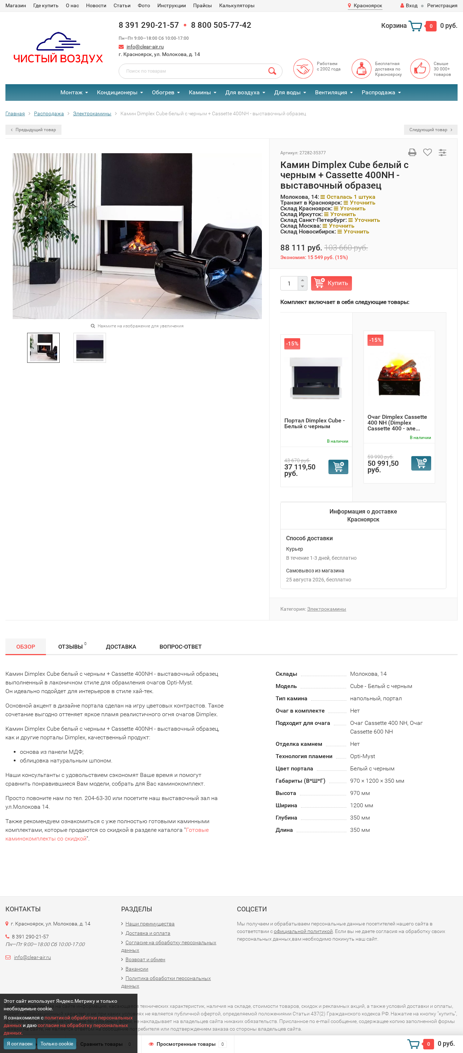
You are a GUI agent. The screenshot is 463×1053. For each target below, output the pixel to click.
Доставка (121, 646)
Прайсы (202, 5)
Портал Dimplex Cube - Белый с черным (314, 423)
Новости (96, 5)
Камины (200, 92)
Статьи (122, 5)
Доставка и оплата (148, 933)
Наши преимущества (150, 924)
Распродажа (378, 92)
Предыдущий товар (35, 129)
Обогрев (163, 92)
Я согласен (20, 1043)
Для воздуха (242, 92)
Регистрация (442, 5)
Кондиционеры (117, 92)
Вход (411, 5)
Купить (338, 283)
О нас (72, 5)
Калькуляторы (237, 5)
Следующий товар (429, 129)
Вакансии (137, 969)
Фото (144, 5)
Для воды (287, 92)
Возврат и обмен (145, 959)
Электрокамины (326, 609)
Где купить (46, 5)
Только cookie (57, 1043)
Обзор (25, 646)
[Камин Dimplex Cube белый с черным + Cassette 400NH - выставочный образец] (43, 347)
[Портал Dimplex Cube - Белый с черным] (316, 377)
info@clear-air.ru (145, 47)
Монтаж (71, 92)
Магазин (15, 5)
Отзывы (72, 645)
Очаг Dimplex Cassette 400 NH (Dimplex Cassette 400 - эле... (397, 422)
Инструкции (171, 5)
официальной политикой (303, 931)
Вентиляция (331, 92)
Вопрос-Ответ (181, 646)
